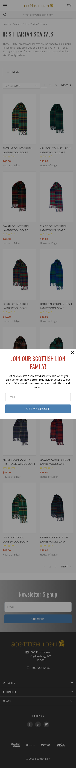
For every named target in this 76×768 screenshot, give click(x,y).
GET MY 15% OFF (38, 408)
